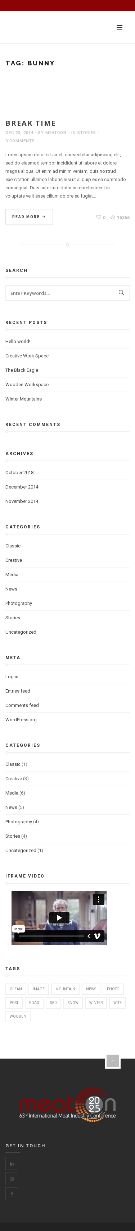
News (11, 589)
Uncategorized (20, 632)
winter (96, 1003)
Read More (26, 217)
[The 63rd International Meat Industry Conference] (47, 27)
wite (117, 1003)
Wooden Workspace (27, 384)
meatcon (56, 132)
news (91, 989)
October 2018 (19, 472)
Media (11, 574)
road (34, 1003)
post (14, 1003)
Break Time (30, 123)
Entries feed (17, 691)
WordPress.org (21, 719)
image (39, 989)
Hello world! (17, 341)
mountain (65, 989)
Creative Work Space (27, 355)
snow (73, 1003)
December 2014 (21, 487)
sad (53, 1003)
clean (16, 989)
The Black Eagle (21, 370)
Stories (86, 132)
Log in (11, 676)
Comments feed (22, 705)
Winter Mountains (23, 399)
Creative (13, 560)
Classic (13, 546)
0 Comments (20, 141)
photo (113, 989)
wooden (18, 1016)
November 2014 (21, 501)
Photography (18, 603)
